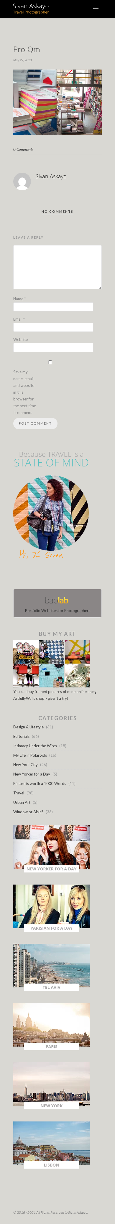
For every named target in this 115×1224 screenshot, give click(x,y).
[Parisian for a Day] (51, 930)
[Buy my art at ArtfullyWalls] (51, 686)
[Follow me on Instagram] (59, 575)
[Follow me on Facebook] (52, 575)
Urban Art (21, 802)
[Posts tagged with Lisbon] (51, 1167)
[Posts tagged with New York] (51, 1108)
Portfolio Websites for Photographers (57, 610)
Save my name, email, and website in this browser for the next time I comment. (24, 392)
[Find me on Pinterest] (63, 575)
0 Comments (23, 149)
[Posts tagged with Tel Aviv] (51, 989)
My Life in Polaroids (30, 755)
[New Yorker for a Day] (51, 871)
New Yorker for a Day (31, 774)
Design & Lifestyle (28, 727)
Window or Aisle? (28, 811)
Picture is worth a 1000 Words (39, 783)
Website (20, 339)
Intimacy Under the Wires (35, 745)
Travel (18, 793)
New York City (25, 764)
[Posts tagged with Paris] (51, 1048)
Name (19, 298)
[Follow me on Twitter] (56, 575)
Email (19, 319)
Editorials (21, 736)
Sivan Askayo (51, 176)
